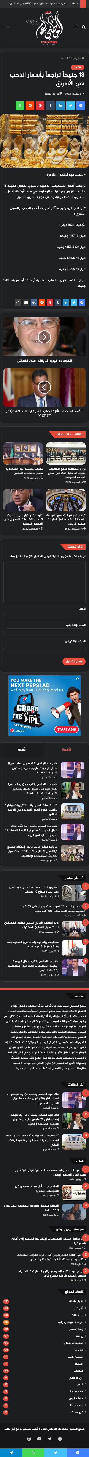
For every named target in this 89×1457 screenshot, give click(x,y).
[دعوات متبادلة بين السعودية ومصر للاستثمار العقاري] (23, 453)
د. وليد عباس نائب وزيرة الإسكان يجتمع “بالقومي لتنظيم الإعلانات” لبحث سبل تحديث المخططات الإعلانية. (32, 851)
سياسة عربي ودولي (70, 1322)
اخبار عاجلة (76, 1301)
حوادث (79, 1350)
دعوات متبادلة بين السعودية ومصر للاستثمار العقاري (24, 471)
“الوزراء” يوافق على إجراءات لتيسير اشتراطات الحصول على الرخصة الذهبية (23, 519)
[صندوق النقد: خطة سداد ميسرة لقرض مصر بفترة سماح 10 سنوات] (74, 893)
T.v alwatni (76, 1405)
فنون (80, 1384)
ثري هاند (9, 1429)
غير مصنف (76, 1412)
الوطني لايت (75, 1357)
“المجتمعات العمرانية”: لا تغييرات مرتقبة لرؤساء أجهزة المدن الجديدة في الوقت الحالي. (31, 810)
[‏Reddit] (42, 302)
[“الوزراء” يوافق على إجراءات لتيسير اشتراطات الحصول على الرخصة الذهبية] (23, 500)
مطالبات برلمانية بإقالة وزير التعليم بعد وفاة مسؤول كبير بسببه (33, 944)
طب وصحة (76, 1391)
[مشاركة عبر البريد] (26, 302)
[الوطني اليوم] (44, 28)
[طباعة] (18, 302)
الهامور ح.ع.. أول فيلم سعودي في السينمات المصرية (37, 1189)
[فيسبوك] (82, 302)
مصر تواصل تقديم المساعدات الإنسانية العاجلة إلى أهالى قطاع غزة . (48, 1241)
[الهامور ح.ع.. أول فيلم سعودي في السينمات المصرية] (74, 1192)
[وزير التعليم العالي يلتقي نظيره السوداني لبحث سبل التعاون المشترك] (74, 929)
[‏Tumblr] (58, 302)
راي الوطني (76, 1377)
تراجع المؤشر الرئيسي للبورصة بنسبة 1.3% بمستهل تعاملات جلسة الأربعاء (66, 519)
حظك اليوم (76, 1398)
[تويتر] (74, 302)
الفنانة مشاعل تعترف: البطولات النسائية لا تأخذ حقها (31, 1208)
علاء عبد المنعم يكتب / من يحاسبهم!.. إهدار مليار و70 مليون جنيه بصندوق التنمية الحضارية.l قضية (31, 789)
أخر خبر (78, 1308)
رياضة (79, 1336)
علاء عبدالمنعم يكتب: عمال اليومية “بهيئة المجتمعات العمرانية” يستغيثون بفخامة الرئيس (33, 966)
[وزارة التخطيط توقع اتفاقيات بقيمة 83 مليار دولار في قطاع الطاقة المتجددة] (66, 453)
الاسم (82, 609)
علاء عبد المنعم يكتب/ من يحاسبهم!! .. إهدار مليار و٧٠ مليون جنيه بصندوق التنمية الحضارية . (31, 768)
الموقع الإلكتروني (75, 641)
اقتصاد (64, 58)
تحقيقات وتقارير (73, 1343)
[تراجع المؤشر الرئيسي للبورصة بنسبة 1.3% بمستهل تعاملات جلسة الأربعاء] (66, 500)
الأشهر (22, 749)
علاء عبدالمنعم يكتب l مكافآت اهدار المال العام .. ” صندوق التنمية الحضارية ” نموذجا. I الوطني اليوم (31, 831)
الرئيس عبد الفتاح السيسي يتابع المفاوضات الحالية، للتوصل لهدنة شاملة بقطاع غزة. (52, 1273)
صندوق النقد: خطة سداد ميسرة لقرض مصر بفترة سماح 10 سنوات (34, 889)
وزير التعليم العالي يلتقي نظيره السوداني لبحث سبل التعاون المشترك (31, 925)
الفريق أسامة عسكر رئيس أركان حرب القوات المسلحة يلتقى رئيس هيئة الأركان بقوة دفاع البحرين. (51, 1257)
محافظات (77, 1315)
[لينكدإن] (66, 302)
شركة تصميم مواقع (27, 1429)
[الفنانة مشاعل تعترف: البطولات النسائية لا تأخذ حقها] (74, 1212)
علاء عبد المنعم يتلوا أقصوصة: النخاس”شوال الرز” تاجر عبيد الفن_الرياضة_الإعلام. (50, 1172)
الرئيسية (76, 58)
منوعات (78, 1371)
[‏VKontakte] (34, 302)
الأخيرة (66, 749)
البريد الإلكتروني (76, 625)
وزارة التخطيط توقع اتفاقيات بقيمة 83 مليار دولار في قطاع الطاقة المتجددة (67, 473)
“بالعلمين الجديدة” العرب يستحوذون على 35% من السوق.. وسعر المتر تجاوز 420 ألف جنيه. (53, 909)
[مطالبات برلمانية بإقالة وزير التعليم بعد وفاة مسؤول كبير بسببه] (74, 948)
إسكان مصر (76, 1329)
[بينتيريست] (50, 302)
